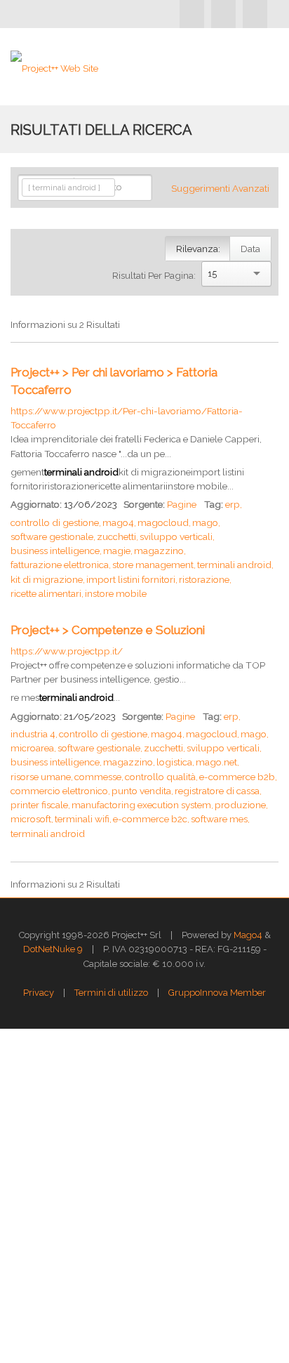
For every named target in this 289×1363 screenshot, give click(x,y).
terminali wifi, (83, 818)
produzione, (241, 804)
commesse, (98, 776)
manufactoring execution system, (142, 804)
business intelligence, (56, 550)
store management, (154, 564)
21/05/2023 (90, 716)
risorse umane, (42, 776)
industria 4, (34, 733)
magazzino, (160, 550)
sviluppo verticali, (177, 536)
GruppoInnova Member (217, 992)
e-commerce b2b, (238, 776)
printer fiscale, (40, 804)
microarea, (33, 747)
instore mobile (116, 593)
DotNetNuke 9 (53, 949)
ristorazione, (205, 579)
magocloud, (164, 522)
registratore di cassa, (218, 790)
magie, (118, 550)
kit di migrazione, (48, 579)
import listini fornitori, (131, 579)
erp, (233, 504)
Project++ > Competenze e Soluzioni (108, 630)
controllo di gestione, (56, 522)
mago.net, (217, 762)
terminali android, (235, 564)
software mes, (220, 818)
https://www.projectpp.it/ (67, 651)
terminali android (48, 833)
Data (250, 248)
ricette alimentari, (47, 593)
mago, (206, 522)
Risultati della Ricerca (101, 129)
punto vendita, (142, 790)
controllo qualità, (161, 776)
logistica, (175, 762)
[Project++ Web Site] (54, 66)
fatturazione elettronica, (61, 564)
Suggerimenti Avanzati (220, 188)
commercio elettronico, (60, 790)
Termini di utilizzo (111, 992)
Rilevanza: (198, 248)
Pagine (181, 504)
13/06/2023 (90, 504)
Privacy (38, 992)
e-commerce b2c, (151, 818)
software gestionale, (53, 536)
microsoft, (32, 818)
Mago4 (248, 935)
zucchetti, (117, 536)
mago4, (119, 522)
